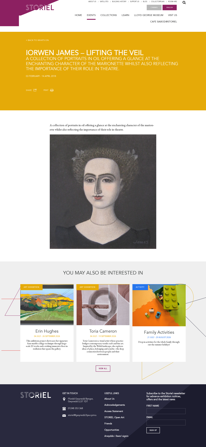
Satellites (104, 2)
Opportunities (111, 430)
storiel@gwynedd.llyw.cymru (82, 415)
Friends (108, 423)
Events (91, 15)
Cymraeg (154, 7)
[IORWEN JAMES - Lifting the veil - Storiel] (35, 395)
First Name (152, 405)
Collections (108, 15)
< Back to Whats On (37, 40)
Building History (119, 2)
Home (78, 15)
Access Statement (113, 411)
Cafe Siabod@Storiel (163, 21)
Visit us (172, 15)
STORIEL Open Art (114, 417)
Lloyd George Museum (148, 15)
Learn (125, 15)
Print (45, 90)
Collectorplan (157, 2)
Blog (145, 2)
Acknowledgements (114, 405)
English (169, 7)
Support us (134, 2)
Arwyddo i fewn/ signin (116, 436)
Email (149, 417)
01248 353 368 (75, 408)
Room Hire (172, 2)
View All (103, 368)
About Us (92, 2)
